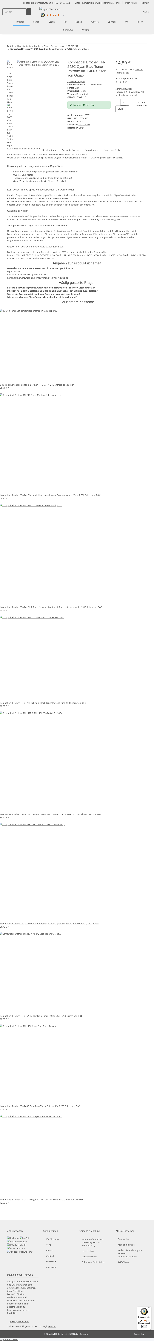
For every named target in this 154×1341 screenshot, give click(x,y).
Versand (52, 1326)
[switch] (144, 1326)
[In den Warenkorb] (9, 58)
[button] (138, 11)
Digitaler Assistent (9, 1339)
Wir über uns (52, 1239)
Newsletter (51, 1261)
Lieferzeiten (88, 1251)
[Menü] (149, 1308)
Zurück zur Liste (14, 46)
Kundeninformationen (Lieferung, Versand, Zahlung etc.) (93, 1242)
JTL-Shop (148, 1334)
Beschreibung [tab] (49, 150)
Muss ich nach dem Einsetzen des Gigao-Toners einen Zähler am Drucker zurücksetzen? (52, 290)
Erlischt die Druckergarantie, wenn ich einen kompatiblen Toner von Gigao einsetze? (51, 287)
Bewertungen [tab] (91, 150)
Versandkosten (89, 1256)
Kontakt (145, 2)
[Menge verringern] (118, 102)
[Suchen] (28, 11)
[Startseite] (9, 22)
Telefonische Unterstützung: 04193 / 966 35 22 (46, 2)
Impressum (51, 1267)
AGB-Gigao (123, 1262)
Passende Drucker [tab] (71, 150)
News (48, 1244)
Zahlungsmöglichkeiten (93, 1262)
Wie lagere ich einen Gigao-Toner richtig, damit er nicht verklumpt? (42, 297)
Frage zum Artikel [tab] (112, 150)
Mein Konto (131, 2)
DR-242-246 (84, 124)
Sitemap (50, 1255)
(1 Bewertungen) (76, 81)
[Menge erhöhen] (118, 115)
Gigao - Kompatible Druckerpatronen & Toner (97, 2)
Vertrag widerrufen (19, 1321)
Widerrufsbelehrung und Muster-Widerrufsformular (130, 1253)
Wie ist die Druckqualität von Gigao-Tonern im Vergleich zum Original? (43, 294)
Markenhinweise (126, 1244)
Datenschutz (124, 1239)
